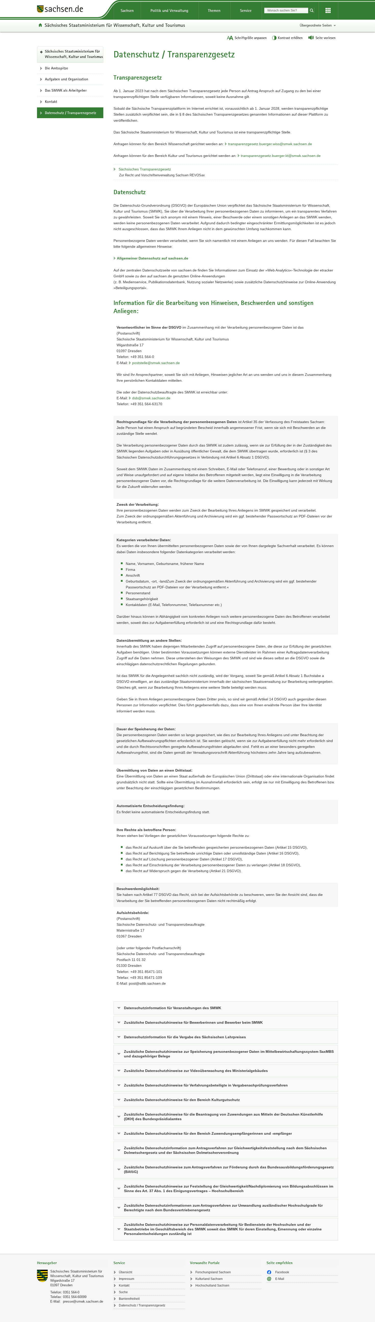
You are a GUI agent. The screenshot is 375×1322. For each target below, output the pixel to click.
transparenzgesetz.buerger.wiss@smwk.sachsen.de (270, 144)
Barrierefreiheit (129, 1299)
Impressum (126, 1279)
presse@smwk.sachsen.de (83, 1301)
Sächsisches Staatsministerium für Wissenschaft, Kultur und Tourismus (115, 25)
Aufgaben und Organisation (66, 79)
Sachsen (127, 10)
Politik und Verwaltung (169, 10)
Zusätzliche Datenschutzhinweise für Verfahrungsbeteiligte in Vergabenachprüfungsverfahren (206, 1085)
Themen (214, 10)
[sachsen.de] (72, 9)
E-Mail (279, 1279)
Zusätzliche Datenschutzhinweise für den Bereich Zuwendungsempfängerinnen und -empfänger (208, 1133)
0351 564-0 (71, 1292)
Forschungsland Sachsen (213, 1272)
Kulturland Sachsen (209, 1279)
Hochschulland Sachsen (212, 1285)
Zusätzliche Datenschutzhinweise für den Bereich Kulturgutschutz (182, 1100)
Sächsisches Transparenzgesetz (145, 169)
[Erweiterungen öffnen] (328, 11)
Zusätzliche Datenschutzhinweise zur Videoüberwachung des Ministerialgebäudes (196, 1071)
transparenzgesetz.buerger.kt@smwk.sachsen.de (281, 156)
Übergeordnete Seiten (316, 25)
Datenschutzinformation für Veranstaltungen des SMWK (172, 1008)
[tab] (72, 1263)
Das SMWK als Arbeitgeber (66, 90)
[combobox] (286, 10)
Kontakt (51, 101)
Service (246, 10)
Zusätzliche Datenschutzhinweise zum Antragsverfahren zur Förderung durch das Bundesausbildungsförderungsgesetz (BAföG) (229, 1169)
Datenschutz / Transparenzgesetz (142, 1305)
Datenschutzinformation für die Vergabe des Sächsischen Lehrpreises (185, 1037)
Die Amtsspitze (56, 68)
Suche (123, 1292)
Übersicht (125, 1272)
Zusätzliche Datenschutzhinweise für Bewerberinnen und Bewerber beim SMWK (193, 1022)
